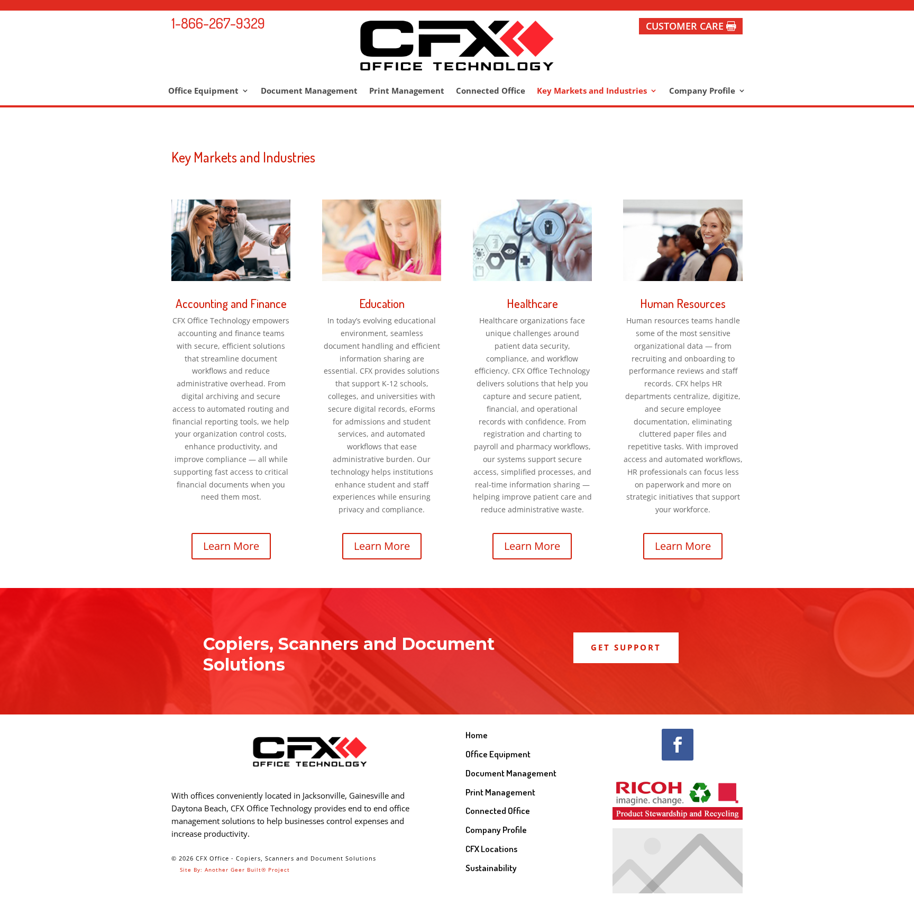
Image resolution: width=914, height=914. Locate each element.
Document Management (309, 91)
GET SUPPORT (626, 647)
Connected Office (490, 91)
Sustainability (491, 867)
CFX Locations (491, 848)
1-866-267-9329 (218, 23)
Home (476, 734)
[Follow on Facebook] (677, 745)
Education (382, 303)
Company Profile (702, 91)
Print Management (406, 91)
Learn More (231, 546)
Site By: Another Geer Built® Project (230, 869)
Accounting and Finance (231, 303)
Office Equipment (203, 91)
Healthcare (532, 303)
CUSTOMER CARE (685, 26)
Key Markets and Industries (592, 91)
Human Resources (683, 303)
